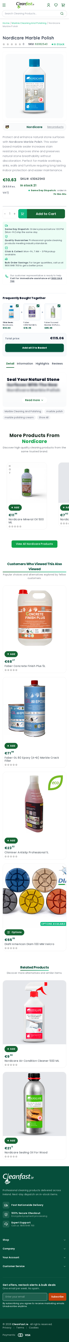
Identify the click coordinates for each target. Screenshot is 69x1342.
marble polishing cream (19, 417)
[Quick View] (26, 500)
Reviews (57, 364)
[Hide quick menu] (65, 1331)
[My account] (48, 5)
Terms (20, 1327)
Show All (43, 417)
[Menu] (4, 5)
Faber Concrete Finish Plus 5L (25, 666)
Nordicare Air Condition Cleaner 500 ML (32, 1060)
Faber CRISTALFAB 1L (30, 323)
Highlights (42, 364)
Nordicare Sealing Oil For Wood (26, 1152)
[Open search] (62, 13)
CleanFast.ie (20, 1324)
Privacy (7, 1327)
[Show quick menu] (62, 1337)
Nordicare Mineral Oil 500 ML (26, 521)
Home (6, 23)
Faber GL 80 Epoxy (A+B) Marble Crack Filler (32, 759)
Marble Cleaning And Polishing (29, 23)
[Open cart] (63, 5)
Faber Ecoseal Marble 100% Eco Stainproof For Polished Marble (52, 326)
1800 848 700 (12, 265)
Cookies (34, 1327)
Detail (10, 364)
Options (17, 932)
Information (25, 364)
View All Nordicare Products (34, 544)
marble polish (54, 411)
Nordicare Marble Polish (9, 326)
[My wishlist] (56, 5)
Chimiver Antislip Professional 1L (27, 852)
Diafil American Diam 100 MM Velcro (29, 944)
